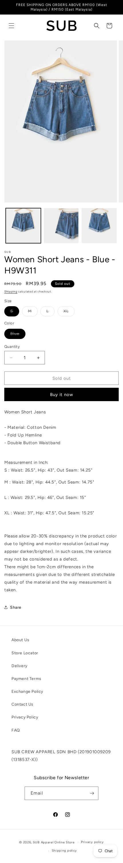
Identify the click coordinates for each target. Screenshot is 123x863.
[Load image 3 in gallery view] (99, 225)
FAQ (15, 730)
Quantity (12, 346)
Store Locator (24, 653)
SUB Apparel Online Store (54, 842)
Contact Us (22, 704)
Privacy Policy (24, 717)
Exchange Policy (27, 691)
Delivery (19, 665)
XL (69, 312)
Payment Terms (26, 678)
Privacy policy (92, 842)
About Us (20, 639)
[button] (11, 25)
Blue (17, 335)
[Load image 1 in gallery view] (23, 225)
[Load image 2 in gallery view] (61, 225)
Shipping (10, 291)
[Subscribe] (92, 793)
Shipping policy (64, 850)
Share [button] (15, 607)
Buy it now (61, 394)
